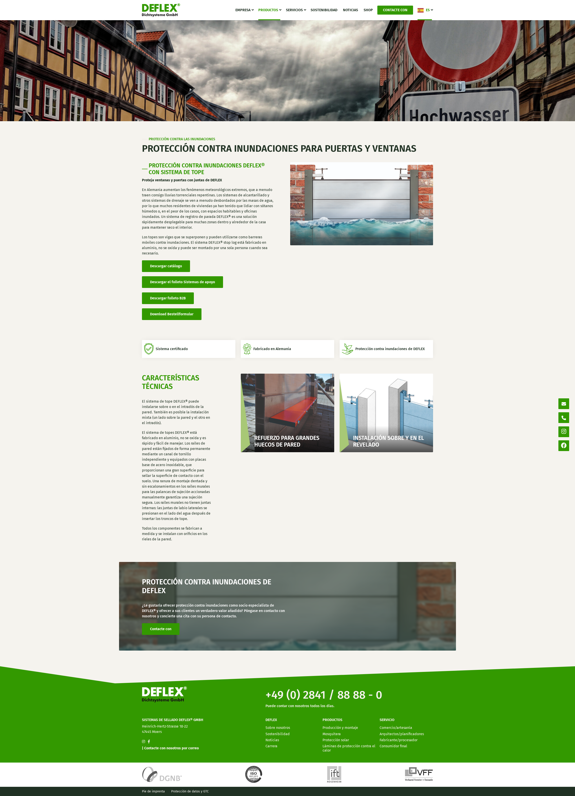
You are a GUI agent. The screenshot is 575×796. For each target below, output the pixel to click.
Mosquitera (332, 734)
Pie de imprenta (153, 791)
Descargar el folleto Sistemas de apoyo (182, 282)
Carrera (271, 746)
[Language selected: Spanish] (555, 792)
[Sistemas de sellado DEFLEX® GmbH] (161, 10)
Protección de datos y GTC (190, 791)
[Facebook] (564, 446)
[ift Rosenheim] (334, 774)
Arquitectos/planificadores (402, 734)
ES (428, 10)
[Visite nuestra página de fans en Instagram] (143, 741)
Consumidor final (393, 746)
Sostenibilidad (324, 10)
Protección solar (336, 740)
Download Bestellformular (171, 314)
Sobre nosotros (277, 728)
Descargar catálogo (166, 266)
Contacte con (395, 10)
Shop (368, 10)
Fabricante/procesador (399, 740)
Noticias (350, 10)
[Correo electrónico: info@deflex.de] (564, 403)
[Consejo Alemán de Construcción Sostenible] (162, 774)
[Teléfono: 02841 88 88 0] (564, 417)
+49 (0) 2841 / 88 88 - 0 (323, 695)
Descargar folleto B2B (168, 298)
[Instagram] (563, 431)
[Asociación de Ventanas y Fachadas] (419, 774)
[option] (546, 792)
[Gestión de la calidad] (254, 774)
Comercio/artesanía (396, 728)
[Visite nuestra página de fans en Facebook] (149, 741)
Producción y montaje (340, 728)
